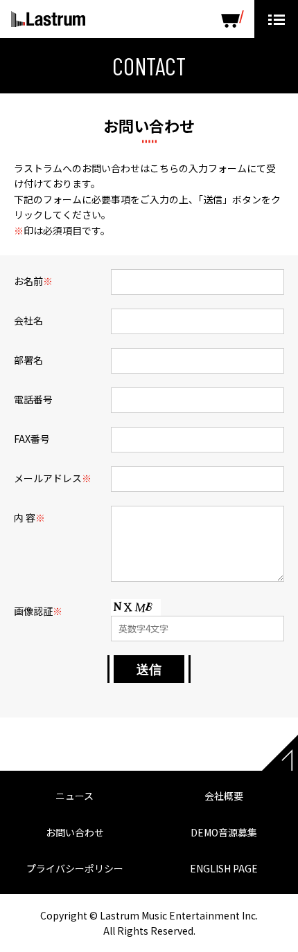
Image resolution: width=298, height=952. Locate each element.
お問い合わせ (75, 832)
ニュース (74, 796)
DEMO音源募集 (224, 832)
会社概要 (223, 796)
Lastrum (48, 19)
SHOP (232, 19)
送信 (149, 669)
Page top (280, 753)
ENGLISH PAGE (224, 868)
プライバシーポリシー (74, 868)
